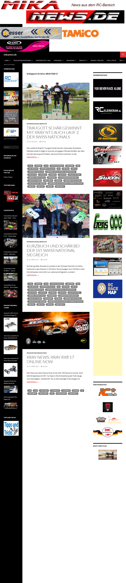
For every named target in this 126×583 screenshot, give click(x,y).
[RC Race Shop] (11, 79)
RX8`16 (74, 168)
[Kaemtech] (107, 199)
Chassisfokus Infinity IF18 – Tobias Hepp (10, 235)
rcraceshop (61, 393)
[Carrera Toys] (107, 244)
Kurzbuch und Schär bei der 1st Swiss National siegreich (53, 250)
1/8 (30, 390)
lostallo (42, 174)
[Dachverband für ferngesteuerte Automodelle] (107, 432)
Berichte (82, 60)
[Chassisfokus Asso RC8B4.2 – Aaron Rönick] (10, 277)
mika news (48, 180)
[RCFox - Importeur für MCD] (11, 98)
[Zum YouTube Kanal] (11, 196)
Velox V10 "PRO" (74, 174)
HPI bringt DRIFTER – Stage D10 (11, 398)
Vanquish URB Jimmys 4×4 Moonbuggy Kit (11, 314)
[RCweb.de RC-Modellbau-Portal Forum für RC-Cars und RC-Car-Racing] (107, 393)
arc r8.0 (66, 168)
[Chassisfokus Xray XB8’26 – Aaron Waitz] (10, 293)
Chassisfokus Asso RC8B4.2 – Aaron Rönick (9, 270)
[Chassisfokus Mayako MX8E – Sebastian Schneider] (10, 260)
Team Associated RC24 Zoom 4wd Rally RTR (11, 337)
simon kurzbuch (57, 166)
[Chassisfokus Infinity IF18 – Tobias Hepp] (10, 243)
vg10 (30, 166)
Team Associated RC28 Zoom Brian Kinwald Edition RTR (11, 359)
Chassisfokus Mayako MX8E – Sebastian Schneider (10, 253)
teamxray (66, 390)
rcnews (58, 180)
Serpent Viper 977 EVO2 (37, 177)
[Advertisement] (107, 339)
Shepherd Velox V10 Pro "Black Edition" (61, 171)
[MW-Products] (107, 177)
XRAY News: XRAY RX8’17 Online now (50, 359)
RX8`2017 (41, 186)
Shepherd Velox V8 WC (73, 180)
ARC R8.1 (50, 186)
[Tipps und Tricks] (11, 428)
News (7, 60)
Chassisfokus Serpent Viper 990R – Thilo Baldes (10, 217)
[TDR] (11, 116)
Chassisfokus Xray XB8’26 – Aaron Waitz (11, 286)
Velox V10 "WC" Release (37, 183)
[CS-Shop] (107, 133)
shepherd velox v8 (48, 168)
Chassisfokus (9, 210)
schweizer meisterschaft (68, 177)
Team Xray (44, 390)
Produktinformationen (22, 60)
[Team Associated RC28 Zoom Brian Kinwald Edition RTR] (10, 370)
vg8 (46, 166)
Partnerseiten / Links (43, 60)
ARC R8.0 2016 (33, 168)
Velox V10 (32, 174)
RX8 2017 (31, 186)
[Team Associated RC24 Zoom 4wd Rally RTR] (10, 347)
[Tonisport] (107, 88)
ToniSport (55, 390)
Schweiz (53, 174)
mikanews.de (10, 54)
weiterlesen (33, 157)
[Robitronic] (107, 155)
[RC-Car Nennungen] (107, 266)
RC (59, 168)
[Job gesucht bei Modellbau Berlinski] (10, 389)
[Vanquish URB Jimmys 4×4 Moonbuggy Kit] (10, 324)
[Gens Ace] (107, 222)
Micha (43, 142)
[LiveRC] (108, 407)
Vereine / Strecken (97, 60)
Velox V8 (62, 174)
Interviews (58, 60)
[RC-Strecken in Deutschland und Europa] (114, 419)
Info (121, 60)
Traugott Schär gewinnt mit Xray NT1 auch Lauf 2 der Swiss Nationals (54, 132)
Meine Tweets (8, 177)
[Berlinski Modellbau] (31, 33)
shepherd (70, 166)
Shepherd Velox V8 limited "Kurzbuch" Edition (66, 183)
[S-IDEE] (24, 45)
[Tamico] (80, 33)
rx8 (78, 166)
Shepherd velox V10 (36, 171)
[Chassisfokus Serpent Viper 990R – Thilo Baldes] (10, 225)
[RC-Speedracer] (101, 419)
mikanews (52, 177)
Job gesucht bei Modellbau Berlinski (10, 382)
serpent (38, 166)
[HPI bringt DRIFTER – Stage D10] (10, 406)
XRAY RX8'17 (60, 186)
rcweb (75, 390)
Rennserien (70, 60)
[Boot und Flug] (107, 454)
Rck (52, 393)
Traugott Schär (35, 180)
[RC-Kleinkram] (107, 110)
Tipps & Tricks (111, 60)
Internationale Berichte (37, 124)
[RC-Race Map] (107, 289)
